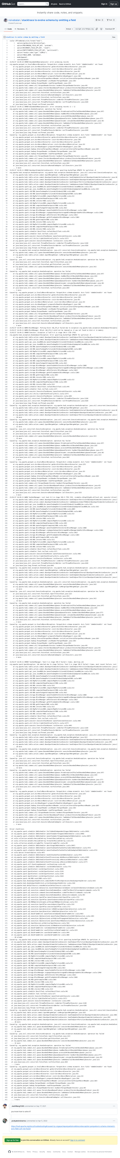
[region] (60, 570)
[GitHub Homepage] (9, 1151)
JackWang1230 (18, 1106)
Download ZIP (110, 29)
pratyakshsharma (19, 1121)
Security (42, 1152)
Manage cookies (80, 1152)
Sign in (104, 4)
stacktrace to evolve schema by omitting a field (49, 20)
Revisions (22, 29)
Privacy (35, 1152)
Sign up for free (13, 1140)
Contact (70, 1152)
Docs (64, 1152)
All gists (54, 4)
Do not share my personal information (100, 1152)
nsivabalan (14, 20)
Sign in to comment (77, 1140)
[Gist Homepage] (8, 3)
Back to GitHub (65, 4)
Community (56, 1152)
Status (49, 1152)
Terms (29, 1152)
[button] (97, 29)
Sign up (113, 4)
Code (10, 29)
